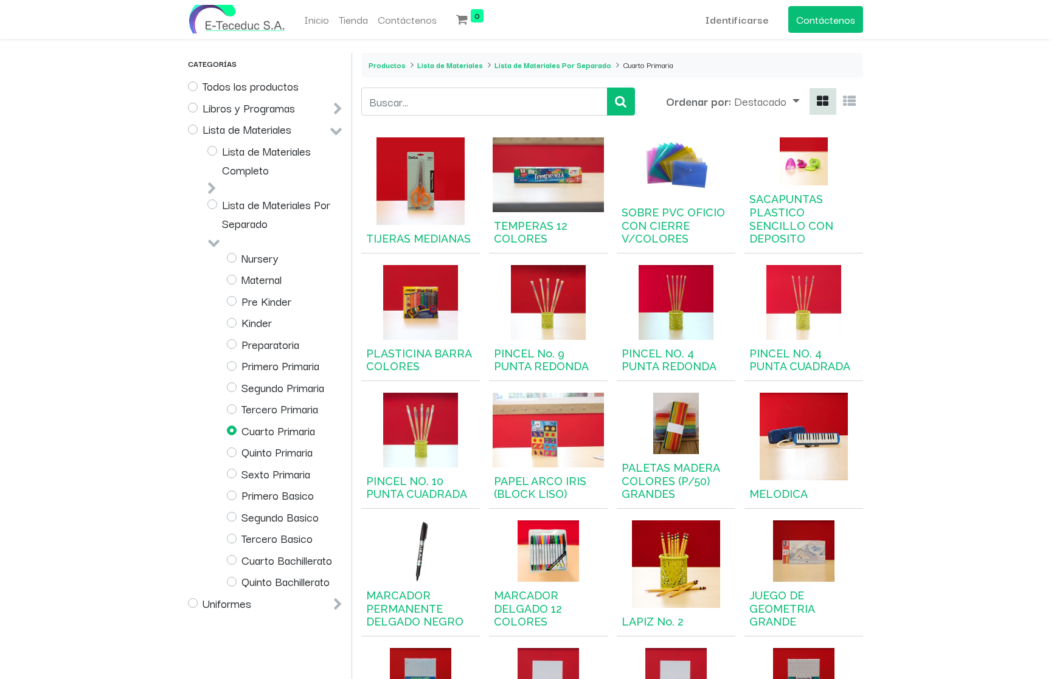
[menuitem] (316, 19)
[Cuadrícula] (823, 101)
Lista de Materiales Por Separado (276, 214)
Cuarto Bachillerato (286, 559)
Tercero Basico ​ (278, 537)
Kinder (256, 322)
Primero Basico (277, 494)
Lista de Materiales (247, 128)
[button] (767, 101)
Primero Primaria (280, 365)
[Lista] (849, 101)
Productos (387, 65)
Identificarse (737, 19)
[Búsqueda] (621, 101)
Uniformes (227, 603)
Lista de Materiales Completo (266, 160)
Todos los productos (251, 85)
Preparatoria (270, 344)
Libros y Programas (249, 107)
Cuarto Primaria (278, 430)
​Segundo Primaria (282, 387)
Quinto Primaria (277, 451)
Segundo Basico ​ (281, 516)
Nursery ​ (261, 257)
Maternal (261, 279)
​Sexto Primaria (275, 473)
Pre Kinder (266, 300)
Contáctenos (825, 19)
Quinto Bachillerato (285, 581)
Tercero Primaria (279, 408)
